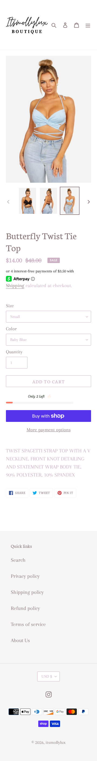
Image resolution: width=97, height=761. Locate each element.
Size (10, 305)
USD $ (46, 676)
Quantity (14, 351)
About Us (20, 640)
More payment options (49, 429)
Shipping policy (27, 592)
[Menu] (87, 25)
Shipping (15, 285)
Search (18, 560)
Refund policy (25, 608)
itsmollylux (55, 742)
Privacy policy (25, 576)
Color (11, 328)
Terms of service (28, 624)
